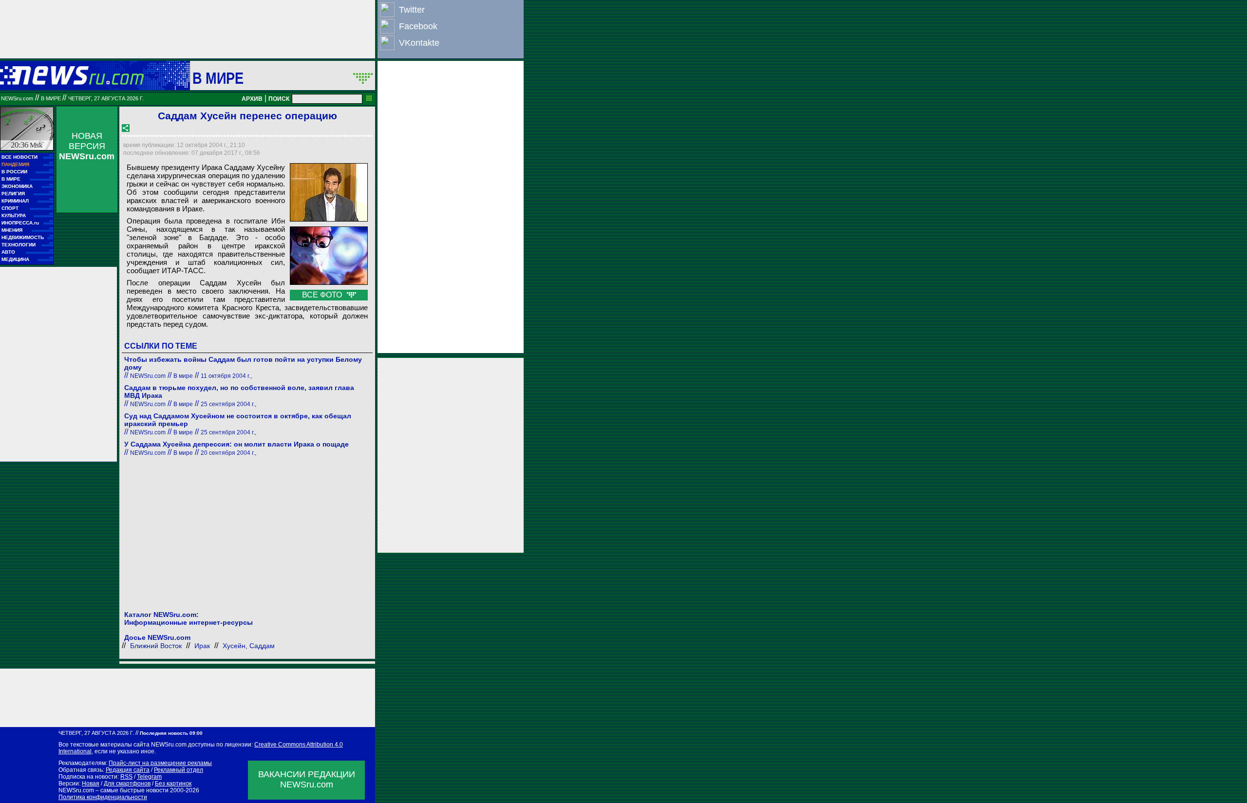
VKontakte (419, 43)
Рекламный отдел (178, 769)
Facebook (418, 26)
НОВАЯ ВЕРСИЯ (86, 146)
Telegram (149, 776)
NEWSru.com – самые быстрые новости (113, 790)
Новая (90, 783)
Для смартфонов (127, 783)
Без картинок (173, 783)
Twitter (412, 10)
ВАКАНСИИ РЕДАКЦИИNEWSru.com (306, 779)
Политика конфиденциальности (102, 797)
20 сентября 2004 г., (228, 452)
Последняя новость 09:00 (171, 733)
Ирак (202, 646)
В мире (218, 78)
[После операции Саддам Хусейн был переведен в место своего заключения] (329, 255)
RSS (126, 776)
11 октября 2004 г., (226, 376)
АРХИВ (252, 98)
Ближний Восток (156, 646)
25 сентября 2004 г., (228, 404)
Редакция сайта (128, 769)
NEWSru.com (17, 98)
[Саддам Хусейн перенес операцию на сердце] (329, 192)
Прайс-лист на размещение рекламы (160, 763)
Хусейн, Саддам (249, 646)
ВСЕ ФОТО (323, 295)
